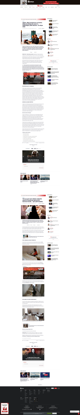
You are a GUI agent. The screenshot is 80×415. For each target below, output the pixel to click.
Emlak (25, 394)
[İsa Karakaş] (49, 49)
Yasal (29, 402)
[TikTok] (29, 409)
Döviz (25, 392)
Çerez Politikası (58, 412)
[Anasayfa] (22, 388)
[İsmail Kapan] (49, 41)
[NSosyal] (36, 148)
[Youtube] (26, 409)
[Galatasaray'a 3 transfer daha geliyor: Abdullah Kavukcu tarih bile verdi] (51, 35)
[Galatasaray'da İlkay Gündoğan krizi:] (51, 28)
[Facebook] (33, 148)
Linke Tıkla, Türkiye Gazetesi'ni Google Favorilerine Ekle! (29, 19)
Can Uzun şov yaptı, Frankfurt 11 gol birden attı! (55, 252)
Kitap (43, 392)
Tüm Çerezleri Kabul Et (49, 413)
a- (34, 52)
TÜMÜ (40, 359)
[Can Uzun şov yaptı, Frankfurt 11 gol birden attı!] (49, 253)
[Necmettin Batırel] (49, 56)
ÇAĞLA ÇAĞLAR (25, 338)
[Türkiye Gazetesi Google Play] (36, 401)
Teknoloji (25, 399)
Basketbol (30, 394)
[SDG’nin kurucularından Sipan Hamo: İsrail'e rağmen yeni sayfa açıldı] (51, 24)
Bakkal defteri (51, 52)
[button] (43, 156)
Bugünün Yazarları (22, 398)
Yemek (39, 392)
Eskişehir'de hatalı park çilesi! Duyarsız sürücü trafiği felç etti (54, 69)
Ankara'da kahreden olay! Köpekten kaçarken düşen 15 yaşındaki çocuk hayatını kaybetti (55, 73)
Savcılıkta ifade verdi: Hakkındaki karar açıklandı (54, 79)
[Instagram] (28, 409)
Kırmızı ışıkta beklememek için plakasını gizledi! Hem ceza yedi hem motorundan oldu (54, 83)
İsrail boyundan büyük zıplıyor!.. (53, 41)
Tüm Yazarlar (21, 399)
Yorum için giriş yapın (41, 365)
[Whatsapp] (39, 28)
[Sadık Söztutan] (49, 52)
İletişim (30, 399)
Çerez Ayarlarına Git (54, 413)
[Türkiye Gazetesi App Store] (36, 399)
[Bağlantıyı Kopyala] (40, 28)
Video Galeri (26, 402)
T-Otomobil (26, 395)
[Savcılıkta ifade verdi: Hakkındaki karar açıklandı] (49, 256)
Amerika (34, 392)
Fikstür (30, 392)
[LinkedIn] (34, 148)
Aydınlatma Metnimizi (37, 413)
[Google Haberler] (39, 148)
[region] (40, 413)
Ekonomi (23, 197)
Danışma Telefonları (31, 401)
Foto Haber (26, 401)
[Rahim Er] (49, 45)
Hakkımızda (30, 398)
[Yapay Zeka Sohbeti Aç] (78, 413)
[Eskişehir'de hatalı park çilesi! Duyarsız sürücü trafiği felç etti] (49, 246)
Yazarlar (21, 397)
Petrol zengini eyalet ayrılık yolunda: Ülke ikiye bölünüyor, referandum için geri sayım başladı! (55, 76)
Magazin (25, 398)
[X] (32, 148)
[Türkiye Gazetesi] (40, 6)
